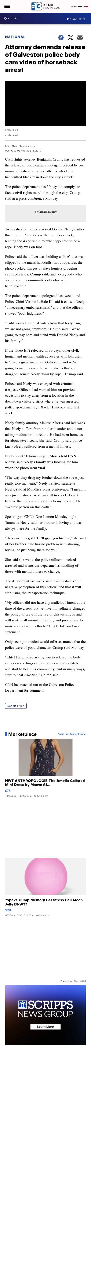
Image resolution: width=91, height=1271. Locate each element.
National (15, 37)
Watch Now (78, 6)
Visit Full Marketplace (72, 734)
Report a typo (15, 705)
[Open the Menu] (7, 6)
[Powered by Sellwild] (80, 981)
